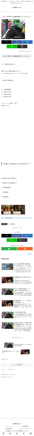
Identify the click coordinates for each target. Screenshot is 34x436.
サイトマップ (9, 426)
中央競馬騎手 (25, 426)
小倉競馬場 (12, 224)
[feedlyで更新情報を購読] (9, 248)
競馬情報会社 (9, 428)
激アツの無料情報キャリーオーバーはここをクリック (16, 217)
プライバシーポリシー (25, 428)
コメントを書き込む (17, 364)
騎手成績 (5, 224)
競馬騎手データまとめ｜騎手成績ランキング (17, 431)
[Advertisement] (17, 135)
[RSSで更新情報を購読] (25, 248)
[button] (22, 46)
